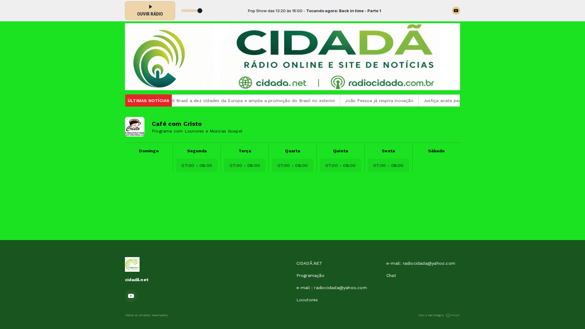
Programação (310, 275)
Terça (245, 150)
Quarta (292, 150)
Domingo (148, 150)
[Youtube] (456, 11)
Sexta (388, 150)
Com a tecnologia (431, 315)
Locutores (307, 299)
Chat (391, 275)
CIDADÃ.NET (309, 263)
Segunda (197, 150)
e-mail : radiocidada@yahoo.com (331, 287)
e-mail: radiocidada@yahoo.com (420, 263)
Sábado (436, 150)
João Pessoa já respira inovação (363, 100)
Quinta (340, 150)
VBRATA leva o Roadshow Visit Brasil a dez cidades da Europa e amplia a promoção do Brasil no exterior (207, 100)
